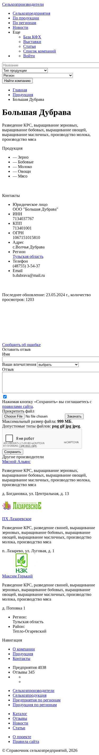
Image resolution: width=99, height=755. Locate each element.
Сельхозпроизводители (23, 4)
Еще (16, 32)
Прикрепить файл (18, 411)
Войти (29, 56)
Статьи (29, 46)
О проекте (22, 737)
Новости (20, 27)
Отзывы (20, 718)
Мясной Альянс (16, 461)
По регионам (24, 22)
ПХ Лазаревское (16, 519)
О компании (24, 649)
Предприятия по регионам (36, 700)
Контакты (21, 658)
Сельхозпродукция (29, 695)
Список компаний (39, 51)
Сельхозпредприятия (31, 13)
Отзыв (8, 369)
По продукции (26, 18)
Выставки (32, 41)
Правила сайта (26, 741)
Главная (20, 90)
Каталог (20, 713)
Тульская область (28, 256)
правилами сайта (17, 406)
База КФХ (32, 37)
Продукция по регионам (35, 704)
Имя (6, 354)
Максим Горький (17, 576)
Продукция (23, 94)
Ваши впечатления (19, 364)
